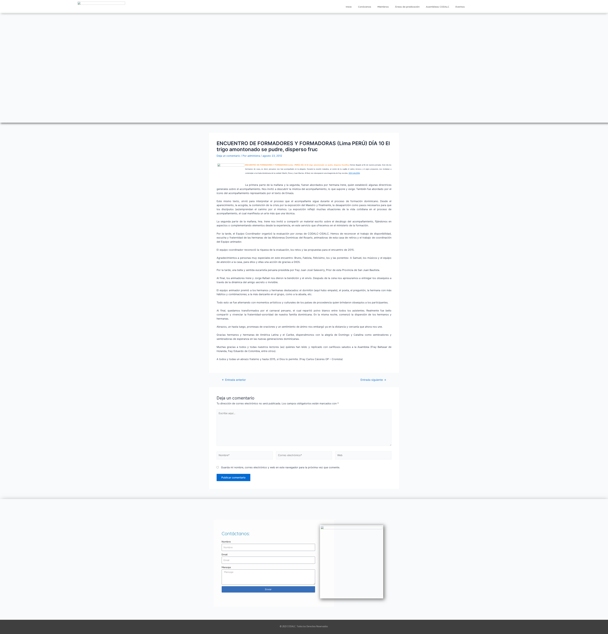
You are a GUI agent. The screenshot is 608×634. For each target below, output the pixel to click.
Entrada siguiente (373, 379)
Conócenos (364, 6)
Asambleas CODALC (437, 6)
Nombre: (226, 541)
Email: (225, 554)
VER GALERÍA (354, 173)
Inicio (349, 6)
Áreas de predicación (407, 6)
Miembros (383, 6)
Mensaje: (226, 567)
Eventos (460, 6)
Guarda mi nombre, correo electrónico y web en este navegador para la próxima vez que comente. (280, 467)
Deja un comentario (228, 155)
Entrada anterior (234, 379)
